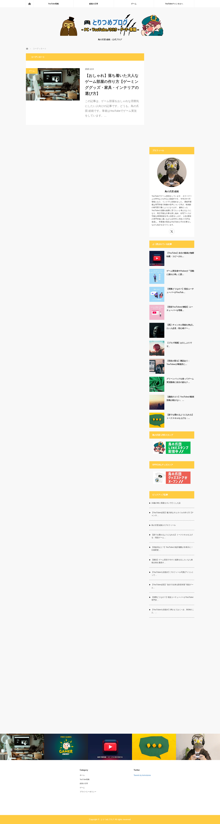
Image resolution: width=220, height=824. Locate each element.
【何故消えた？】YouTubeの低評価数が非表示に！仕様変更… (172, 548)
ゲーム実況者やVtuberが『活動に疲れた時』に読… (180, 272)
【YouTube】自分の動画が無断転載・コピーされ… (180, 254)
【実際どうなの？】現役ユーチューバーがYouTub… (180, 290)
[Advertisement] (171, 98)
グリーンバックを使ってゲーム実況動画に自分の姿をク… (180, 380)
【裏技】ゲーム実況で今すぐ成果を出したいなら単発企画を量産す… (172, 561)
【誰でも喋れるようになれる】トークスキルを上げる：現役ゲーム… (172, 536)
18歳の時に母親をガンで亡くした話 (165, 503)
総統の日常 (93, 4)
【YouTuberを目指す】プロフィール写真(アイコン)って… (172, 573)
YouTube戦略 (53, 4)
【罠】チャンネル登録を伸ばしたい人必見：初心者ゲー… (180, 326)
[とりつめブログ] (110, 35)
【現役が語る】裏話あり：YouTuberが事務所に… (178, 362)
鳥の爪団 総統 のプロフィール (163, 525)
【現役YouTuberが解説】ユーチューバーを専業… (180, 308)
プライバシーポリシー (88, 792)
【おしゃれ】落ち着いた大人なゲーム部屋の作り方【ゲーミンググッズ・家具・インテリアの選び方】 (112, 84)
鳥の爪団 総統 (172, 191)
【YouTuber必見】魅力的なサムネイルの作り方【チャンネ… (172, 514)
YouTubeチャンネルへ (174, 4)
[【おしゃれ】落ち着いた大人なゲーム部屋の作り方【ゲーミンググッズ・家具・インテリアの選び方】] (53, 84)
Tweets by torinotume (142, 775)
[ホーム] (29, 3)
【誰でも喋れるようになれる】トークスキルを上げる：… (180, 416)
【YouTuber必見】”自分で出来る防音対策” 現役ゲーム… (172, 586)
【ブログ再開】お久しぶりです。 (179, 344)
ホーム (82, 775)
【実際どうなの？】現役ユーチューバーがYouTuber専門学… (172, 598)
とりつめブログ (107, 819)
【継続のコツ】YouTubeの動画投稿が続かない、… (180, 398)
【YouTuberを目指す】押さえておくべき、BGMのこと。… (172, 611)
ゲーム (133, 4)
